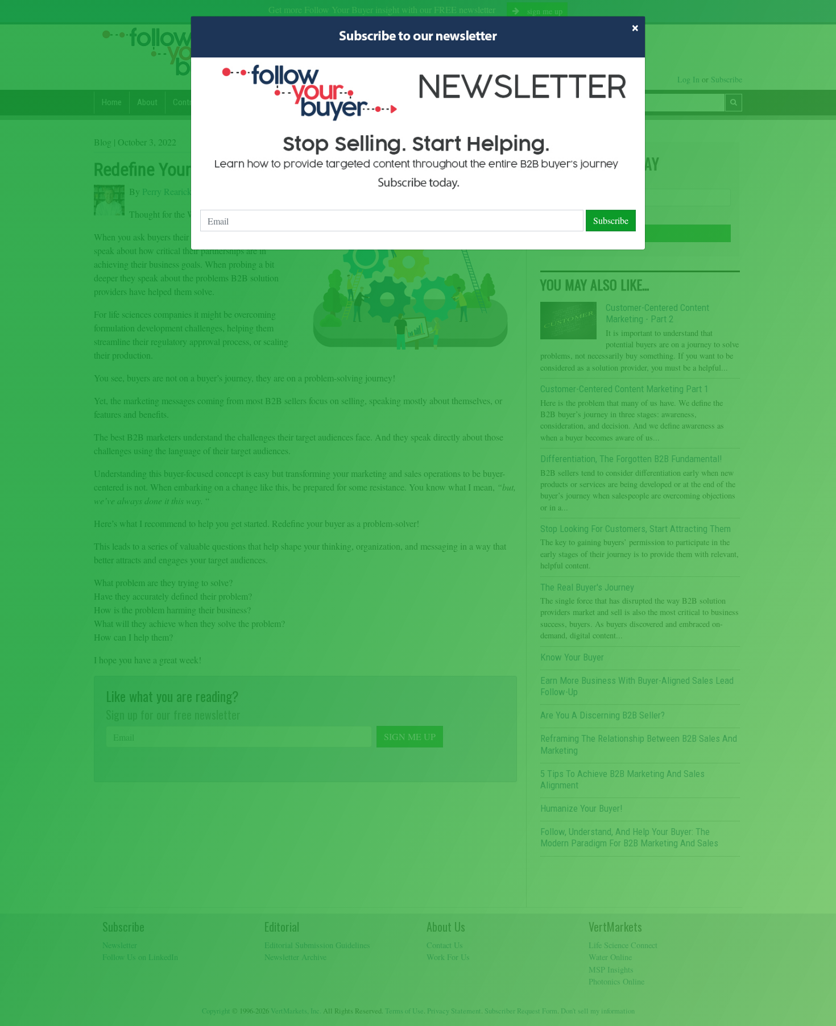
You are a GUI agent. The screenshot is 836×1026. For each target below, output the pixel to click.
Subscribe (610, 220)
